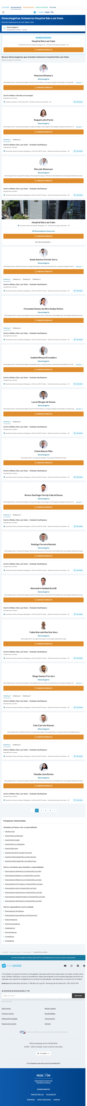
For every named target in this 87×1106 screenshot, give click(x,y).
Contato (48, 1024)
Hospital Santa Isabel (12, 840)
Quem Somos (6, 1009)
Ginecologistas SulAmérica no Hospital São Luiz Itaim (23, 871)
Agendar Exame (28, 7)
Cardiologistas (10, 928)
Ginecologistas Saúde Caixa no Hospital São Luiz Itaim (23, 893)
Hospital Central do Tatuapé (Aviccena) (18, 853)
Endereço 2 (17, 140)
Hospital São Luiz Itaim (43, 41)
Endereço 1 (7, 140)
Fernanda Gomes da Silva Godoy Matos (43, 309)
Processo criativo (8, 1014)
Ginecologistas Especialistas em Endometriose (21, 915)
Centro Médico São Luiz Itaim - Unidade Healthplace (25, 145)
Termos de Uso (50, 1019)
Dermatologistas (11, 932)
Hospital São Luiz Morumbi (14, 836)
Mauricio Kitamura (43, 75)
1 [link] (36, 811)
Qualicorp (57, 1099)
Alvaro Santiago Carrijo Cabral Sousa (44, 495)
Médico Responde (42, 7)
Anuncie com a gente (9, 1024)
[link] (54, 810)
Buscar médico (16, 7)
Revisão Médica (50, 1014)
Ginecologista (27, 952)
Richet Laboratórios (44, 1099)
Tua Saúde (5, 7)
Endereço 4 (36, 279)
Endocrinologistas (11, 920)
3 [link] (45, 811)
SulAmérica (31, 1099)
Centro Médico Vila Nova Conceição (18, 96)
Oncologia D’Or (51, 1094)
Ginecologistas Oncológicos (14, 911)
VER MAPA (79, 102)
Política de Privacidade (9, 1019)
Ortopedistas (9, 937)
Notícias (53, 7)
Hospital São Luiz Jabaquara (15, 844)
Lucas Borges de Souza (43, 402)
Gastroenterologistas (12, 924)
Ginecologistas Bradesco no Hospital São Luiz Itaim (22, 876)
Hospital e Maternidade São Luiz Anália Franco (20, 861)
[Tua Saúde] (11, 966)
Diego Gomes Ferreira (43, 676)
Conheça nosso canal (65, 966)
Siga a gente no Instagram (71, 966)
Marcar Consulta (15, 952)
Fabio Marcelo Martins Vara (44, 632)
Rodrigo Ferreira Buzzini (43, 544)
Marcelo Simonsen (43, 169)
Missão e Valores (50, 1009)
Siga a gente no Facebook (78, 966)
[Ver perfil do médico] (43, 68)
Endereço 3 (27, 279)
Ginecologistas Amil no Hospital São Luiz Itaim (20, 888)
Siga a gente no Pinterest (84, 966)
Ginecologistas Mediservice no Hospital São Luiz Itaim (23, 880)
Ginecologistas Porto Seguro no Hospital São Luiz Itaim (24, 884)
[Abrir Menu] (3, 12)
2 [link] (41, 811)
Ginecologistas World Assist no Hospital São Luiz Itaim (23, 901)
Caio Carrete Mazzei (43, 725)
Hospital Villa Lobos (11, 848)
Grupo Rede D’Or (54, 1063)
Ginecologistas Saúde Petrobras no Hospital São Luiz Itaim (25, 897)
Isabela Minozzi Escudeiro (43, 357)
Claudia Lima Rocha (43, 774)
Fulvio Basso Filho (43, 451)
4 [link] (50, 811)
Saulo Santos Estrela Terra (43, 259)
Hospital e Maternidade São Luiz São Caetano (20, 857)
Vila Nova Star (10, 832)
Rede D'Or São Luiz (37, 1094)
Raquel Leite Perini (43, 120)
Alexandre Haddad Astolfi (43, 588)
